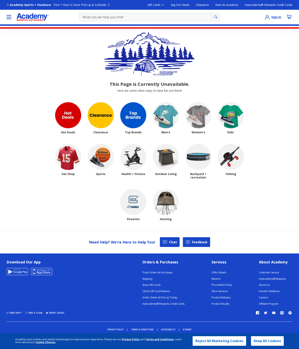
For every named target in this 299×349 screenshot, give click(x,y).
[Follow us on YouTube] (273, 312)
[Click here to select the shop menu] (9, 17)
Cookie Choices (45, 342)
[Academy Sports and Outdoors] (32, 17)
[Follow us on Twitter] (265, 312)
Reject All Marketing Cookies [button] (219, 341)
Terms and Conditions (159, 339)
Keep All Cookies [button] (267, 341)
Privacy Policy (131, 339)
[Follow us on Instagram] (281, 312)
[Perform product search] (216, 17)
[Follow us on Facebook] (257, 312)
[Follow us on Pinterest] (290, 312)
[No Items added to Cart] (289, 17)
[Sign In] (267, 17)
